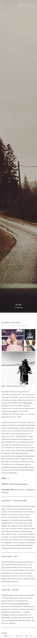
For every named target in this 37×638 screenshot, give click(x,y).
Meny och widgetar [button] (28, 5)
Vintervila (8, 542)
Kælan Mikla (6, 590)
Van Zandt (31, 425)
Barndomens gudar (20, 500)
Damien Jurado (7, 556)
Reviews (24, 326)
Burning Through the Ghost (18, 484)
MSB (3, 386)
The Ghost (28, 456)
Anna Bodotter (6, 500)
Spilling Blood (27, 403)
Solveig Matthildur (17, 604)
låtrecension (12, 326)
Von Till (22, 425)
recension (19, 326)
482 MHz (18, 304)
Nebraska (19, 456)
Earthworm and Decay (13, 386)
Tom (15, 556)
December (31, 540)
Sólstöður (15, 590)
